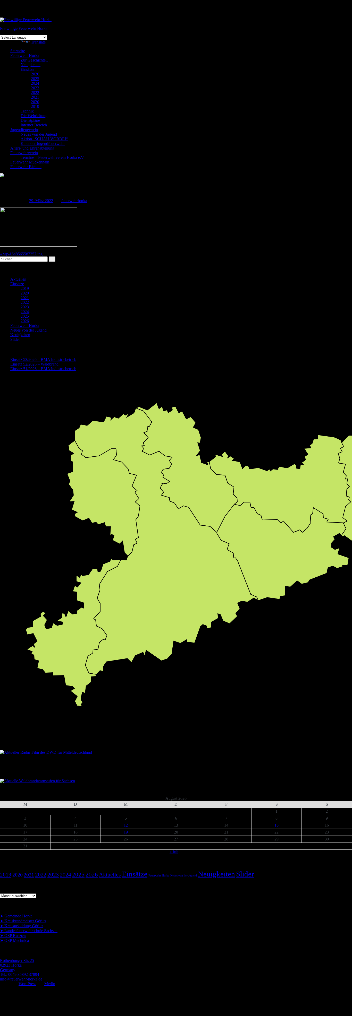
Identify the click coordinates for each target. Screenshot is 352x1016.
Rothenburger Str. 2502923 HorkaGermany (17, 965)
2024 (35, 83)
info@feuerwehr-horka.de (21, 979)
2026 (35, 74)
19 (126, 832)
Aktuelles (18, 279)
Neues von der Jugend (39, 134)
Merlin (49, 984)
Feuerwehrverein (24, 153)
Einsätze (27, 69)
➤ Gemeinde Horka (16, 916)
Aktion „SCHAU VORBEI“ (44, 139)
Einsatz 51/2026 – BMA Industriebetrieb (43, 369)
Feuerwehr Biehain (25, 166)
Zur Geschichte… (35, 60)
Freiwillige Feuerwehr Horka (23, 28)
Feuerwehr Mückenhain (29, 162)
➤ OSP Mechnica (14, 940)
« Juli (174, 852)
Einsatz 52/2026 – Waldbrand (34, 364)
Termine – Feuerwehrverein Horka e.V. (53, 157)
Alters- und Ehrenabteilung (32, 148)
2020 (35, 102)
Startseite (17, 51)
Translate (38, 42)
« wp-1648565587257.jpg (21, 254)
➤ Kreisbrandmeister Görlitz (23, 921)
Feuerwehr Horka (24, 55)
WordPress (27, 984)
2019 (35, 106)
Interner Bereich (34, 125)
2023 (35, 88)
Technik (27, 111)
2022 (35, 92)
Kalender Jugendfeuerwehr (43, 143)
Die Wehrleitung (34, 116)
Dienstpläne (30, 120)
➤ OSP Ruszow (13, 935)
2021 (35, 97)
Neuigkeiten (30, 65)
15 (276, 825)
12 (126, 825)
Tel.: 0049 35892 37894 (19, 974)
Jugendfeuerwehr (24, 129)
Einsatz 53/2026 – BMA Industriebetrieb (43, 359)
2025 (35, 78)
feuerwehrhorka (74, 200)
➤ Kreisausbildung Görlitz (21, 926)
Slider (15, 339)
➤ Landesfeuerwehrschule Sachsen (28, 930)
